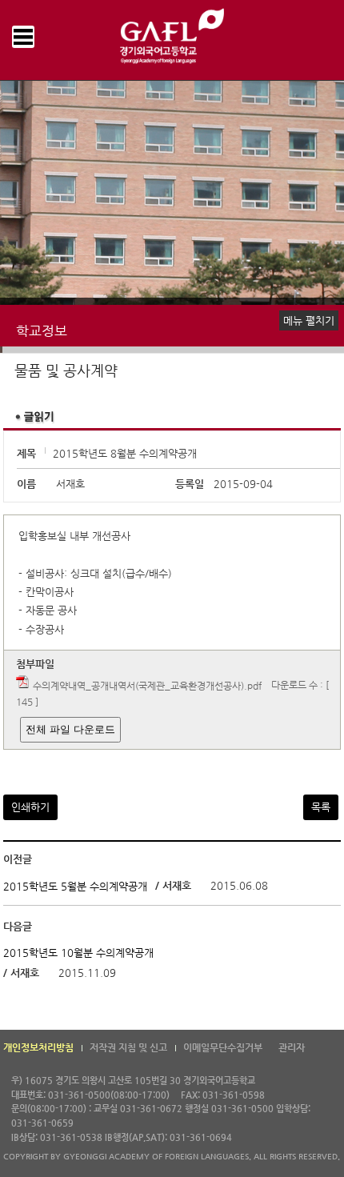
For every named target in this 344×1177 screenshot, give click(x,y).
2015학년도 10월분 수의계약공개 (78, 953)
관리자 (291, 1047)
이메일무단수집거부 (222, 1047)
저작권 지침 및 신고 (128, 1047)
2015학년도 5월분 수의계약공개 (75, 886)
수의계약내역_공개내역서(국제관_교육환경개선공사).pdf (147, 685)
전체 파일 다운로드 (70, 729)
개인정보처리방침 (38, 1047)
